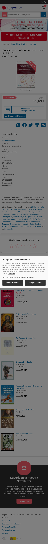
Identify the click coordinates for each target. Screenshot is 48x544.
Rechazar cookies (12, 283)
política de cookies (27, 277)
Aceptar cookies (35, 283)
